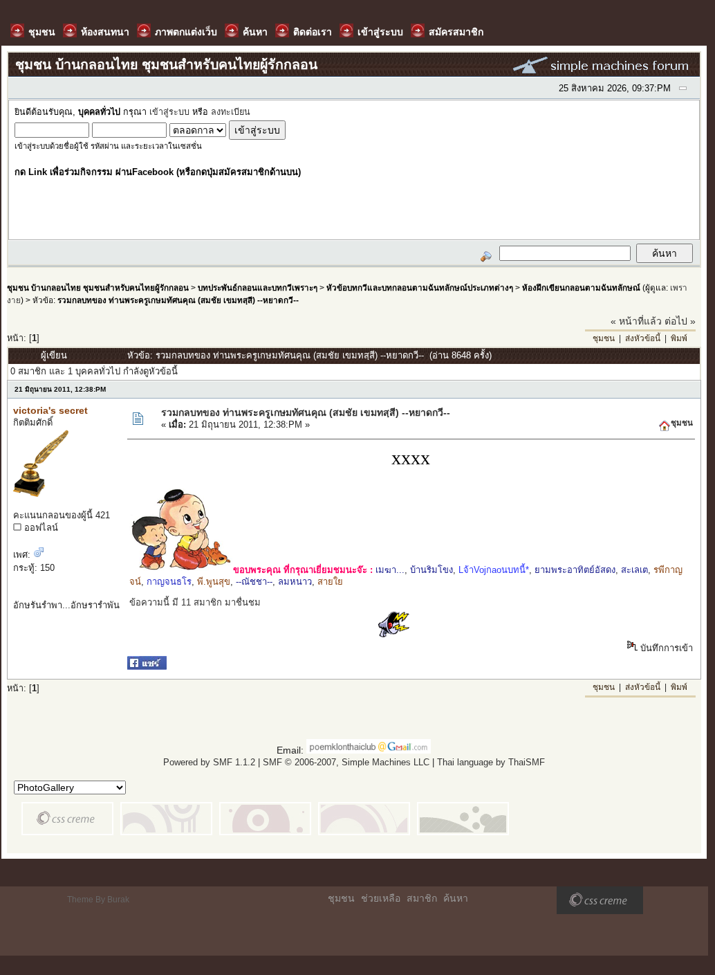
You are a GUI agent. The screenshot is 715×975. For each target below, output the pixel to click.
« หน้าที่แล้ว (636, 321)
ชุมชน (604, 338)
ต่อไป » (680, 321)
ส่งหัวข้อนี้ (642, 338)
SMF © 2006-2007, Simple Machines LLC (346, 762)
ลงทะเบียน (230, 112)
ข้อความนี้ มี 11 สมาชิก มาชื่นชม (195, 602)
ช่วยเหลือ (380, 898)
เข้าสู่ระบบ (169, 112)
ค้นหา (455, 898)
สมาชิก (422, 898)
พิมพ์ (679, 338)
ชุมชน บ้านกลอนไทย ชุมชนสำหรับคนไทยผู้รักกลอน (98, 287)
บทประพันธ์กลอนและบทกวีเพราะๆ (257, 287)
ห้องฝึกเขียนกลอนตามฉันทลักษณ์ (581, 287)
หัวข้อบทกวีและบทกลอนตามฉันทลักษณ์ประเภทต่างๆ (419, 287)
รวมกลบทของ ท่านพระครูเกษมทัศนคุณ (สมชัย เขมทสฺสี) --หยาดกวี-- (178, 299)
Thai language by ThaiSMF (491, 762)
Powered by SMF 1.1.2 (209, 762)
